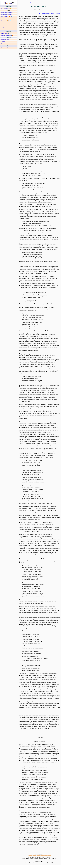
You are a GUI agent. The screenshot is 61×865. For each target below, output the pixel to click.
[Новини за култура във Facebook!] (11, 16)
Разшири (25, 2)
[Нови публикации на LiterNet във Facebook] (8, 20)
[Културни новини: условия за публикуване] (8, 16)
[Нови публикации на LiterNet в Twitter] (10, 20)
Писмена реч (4, 43)
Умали (35, 2)
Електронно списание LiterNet (7, 12)
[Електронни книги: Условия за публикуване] (10, 8)
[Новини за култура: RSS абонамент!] (9, 16)
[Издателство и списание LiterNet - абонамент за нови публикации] (7, 20)
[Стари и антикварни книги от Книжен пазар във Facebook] (8, 33)
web (40, 13)
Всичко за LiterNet (5, 47)
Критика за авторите (5, 29)
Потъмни (39, 2)
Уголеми (32, 2)
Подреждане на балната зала (51, 13)
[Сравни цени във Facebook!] (11, 35)
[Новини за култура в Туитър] (12, 16)
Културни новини (4, 16)
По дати (3, 20)
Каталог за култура (5, 39)
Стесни (28, 2)
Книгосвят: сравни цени (6, 35)
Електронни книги (4, 22)
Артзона (3, 41)
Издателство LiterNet (5, 8)
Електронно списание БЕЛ (6, 14)
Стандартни (44, 2)
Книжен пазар (4, 33)
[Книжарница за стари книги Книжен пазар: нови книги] (7, 33)
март (6, 20)
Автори (2, 27)
